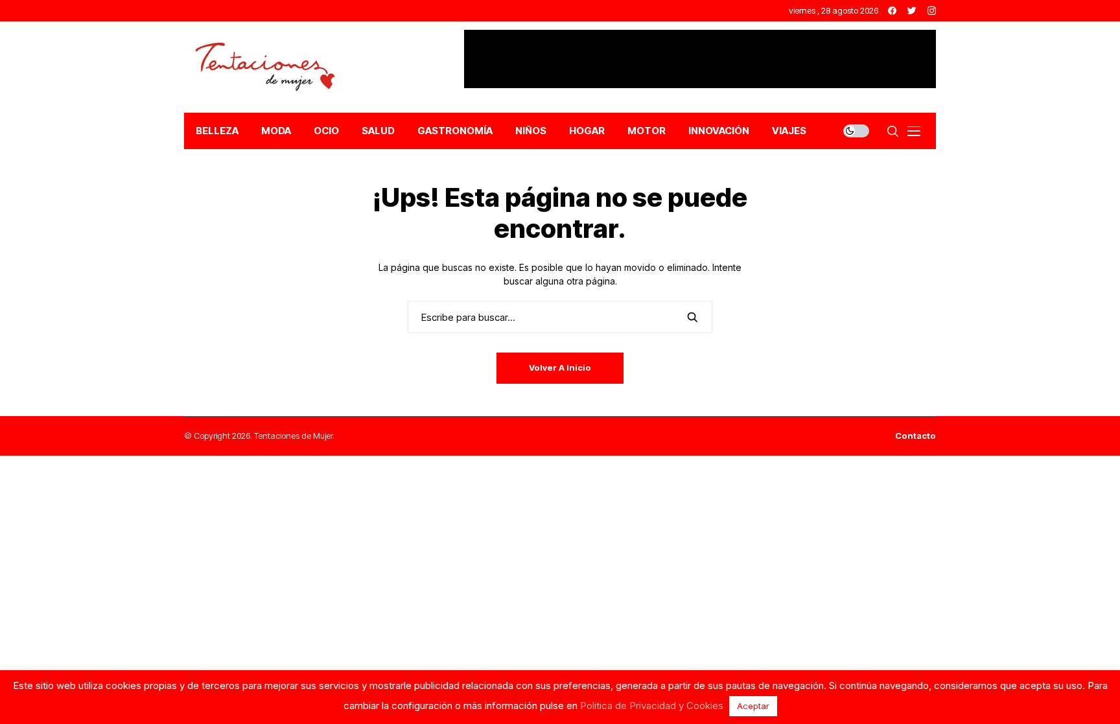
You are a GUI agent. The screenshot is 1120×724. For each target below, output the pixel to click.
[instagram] (932, 10)
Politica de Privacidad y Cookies (651, 705)
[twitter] (911, 10)
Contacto (915, 436)
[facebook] (892, 10)
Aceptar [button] (753, 706)
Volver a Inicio (560, 367)
